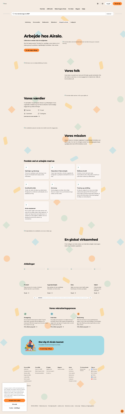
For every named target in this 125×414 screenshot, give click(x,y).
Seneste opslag (61, 369)
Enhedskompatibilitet (39, 373)
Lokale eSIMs (26, 377)
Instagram (95, 371)
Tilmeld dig (117, 3)
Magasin (78, 9)
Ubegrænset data (27, 371)
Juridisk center (61, 406)
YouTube (94, 379)
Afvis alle (14, 404)
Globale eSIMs (27, 373)
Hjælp (83, 9)
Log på (108, 3)
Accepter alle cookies (14, 400)
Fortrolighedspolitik (52, 406)
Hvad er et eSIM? (38, 369)
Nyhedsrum (54, 22)
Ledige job (73, 22)
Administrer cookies (69, 406)
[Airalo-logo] (7, 3)
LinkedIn (94, 377)
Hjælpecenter (49, 369)
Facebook (95, 369)
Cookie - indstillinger (14, 408)
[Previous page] (34, 298)
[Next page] (90, 298)
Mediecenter (45, 22)
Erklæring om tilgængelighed (87, 406)
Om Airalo (71, 9)
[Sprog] (98, 3)
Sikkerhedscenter (43, 406)
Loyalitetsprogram (28, 381)
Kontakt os (48, 373)
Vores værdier (36, 22)
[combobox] (62, 14)
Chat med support (50, 371)
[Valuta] (102, 3)
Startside (42, 9)
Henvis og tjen (27, 379)
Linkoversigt (77, 406)
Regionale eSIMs (27, 375)
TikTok (94, 375)
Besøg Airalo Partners (82, 370)
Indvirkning (27, 22)
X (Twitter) (95, 373)
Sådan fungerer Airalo (60, 9)
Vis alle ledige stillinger (32, 50)
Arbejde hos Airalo (63, 22)
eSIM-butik (50, 9)
